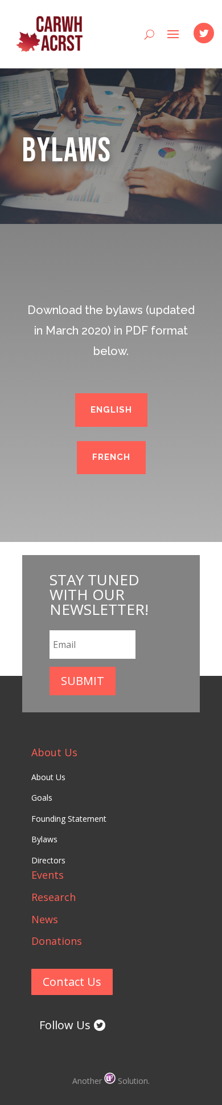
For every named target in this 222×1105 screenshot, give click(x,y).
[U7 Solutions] (111, 1080)
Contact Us (72, 981)
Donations (56, 941)
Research (53, 897)
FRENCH (111, 457)
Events (47, 875)
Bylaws (44, 839)
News (44, 919)
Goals (41, 797)
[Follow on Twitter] (204, 33)
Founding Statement (68, 818)
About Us (54, 752)
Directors (48, 860)
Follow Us (65, 1025)
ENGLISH (111, 410)
